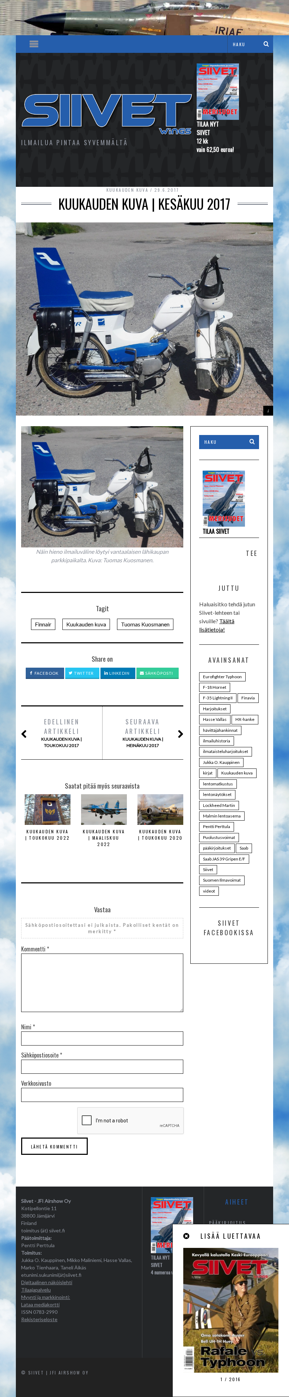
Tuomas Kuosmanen (145, 624)
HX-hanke (244, 719)
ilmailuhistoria (216, 740)
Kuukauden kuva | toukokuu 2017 (61, 732)
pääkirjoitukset (217, 848)
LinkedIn (119, 673)
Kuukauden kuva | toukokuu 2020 (160, 834)
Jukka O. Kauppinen (221, 762)
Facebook (46, 673)
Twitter (83, 673)
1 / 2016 (231, 1379)
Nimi (28, 1027)
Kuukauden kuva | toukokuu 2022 (47, 834)
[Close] (186, 1236)
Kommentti (35, 949)
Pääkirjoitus (227, 1222)
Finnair (43, 624)
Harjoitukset (215, 708)
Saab (244, 848)
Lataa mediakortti (40, 1304)
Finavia (248, 697)
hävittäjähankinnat (220, 730)
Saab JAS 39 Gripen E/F (224, 859)
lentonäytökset (217, 794)
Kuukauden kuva (127, 190)
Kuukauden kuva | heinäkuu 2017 (143, 732)
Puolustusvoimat (219, 837)
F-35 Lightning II (218, 697)
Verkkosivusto (36, 1083)
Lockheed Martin (219, 805)
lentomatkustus (218, 783)
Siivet (208, 869)
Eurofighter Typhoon (222, 676)
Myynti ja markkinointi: (45, 1297)
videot (209, 891)
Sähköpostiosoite (41, 1055)
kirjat (208, 773)
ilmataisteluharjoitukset (225, 751)
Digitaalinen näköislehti (46, 1282)
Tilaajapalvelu (36, 1290)
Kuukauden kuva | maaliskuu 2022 (104, 837)
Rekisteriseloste (39, 1319)
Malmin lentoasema (222, 816)
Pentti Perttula (216, 826)
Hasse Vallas (215, 719)
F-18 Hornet (214, 687)
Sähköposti (158, 673)
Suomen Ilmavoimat (222, 880)
